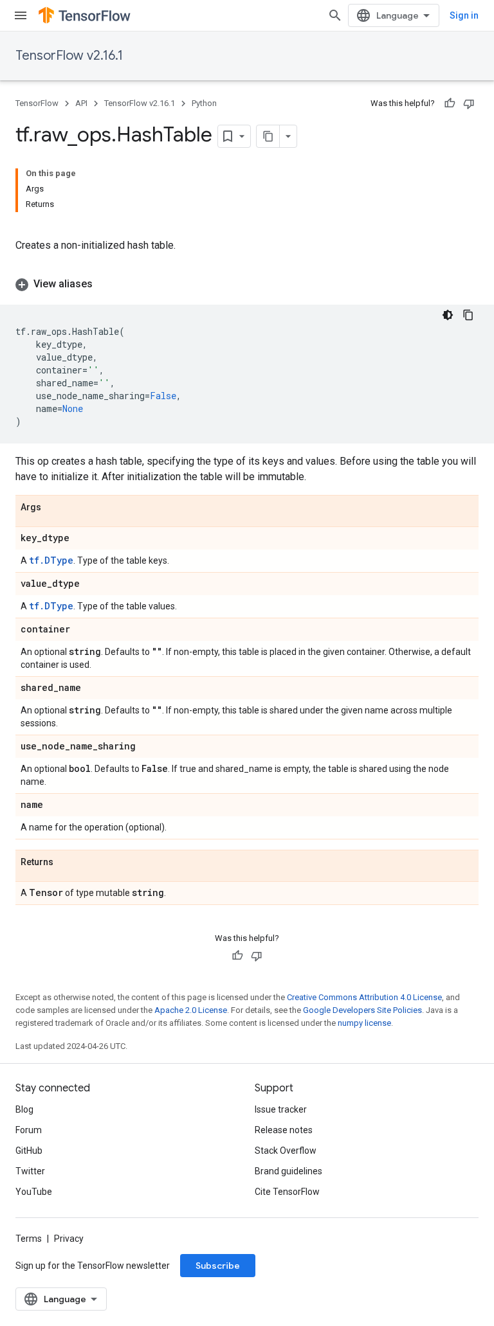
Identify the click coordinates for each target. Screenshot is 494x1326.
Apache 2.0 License (190, 1010)
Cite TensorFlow (287, 1192)
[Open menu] (20, 15)
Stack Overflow (285, 1150)
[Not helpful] (469, 103)
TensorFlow (37, 103)
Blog (24, 1109)
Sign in (464, 15)
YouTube (33, 1192)
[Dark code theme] (447, 315)
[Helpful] (449, 103)
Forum (28, 1130)
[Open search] (335, 15)
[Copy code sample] (468, 315)
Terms (28, 1238)
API (81, 103)
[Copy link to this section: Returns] (66, 862)
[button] (247, 284)
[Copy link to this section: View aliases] (105, 284)
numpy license (364, 1023)
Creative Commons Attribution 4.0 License (364, 997)
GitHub (28, 1150)
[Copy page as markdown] (268, 136)
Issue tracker (281, 1109)
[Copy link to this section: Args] (54, 507)
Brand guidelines (288, 1171)
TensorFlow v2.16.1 (69, 56)
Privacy (69, 1238)
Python (204, 103)
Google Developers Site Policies (362, 1010)
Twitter (30, 1171)
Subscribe (218, 1265)
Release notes (284, 1130)
